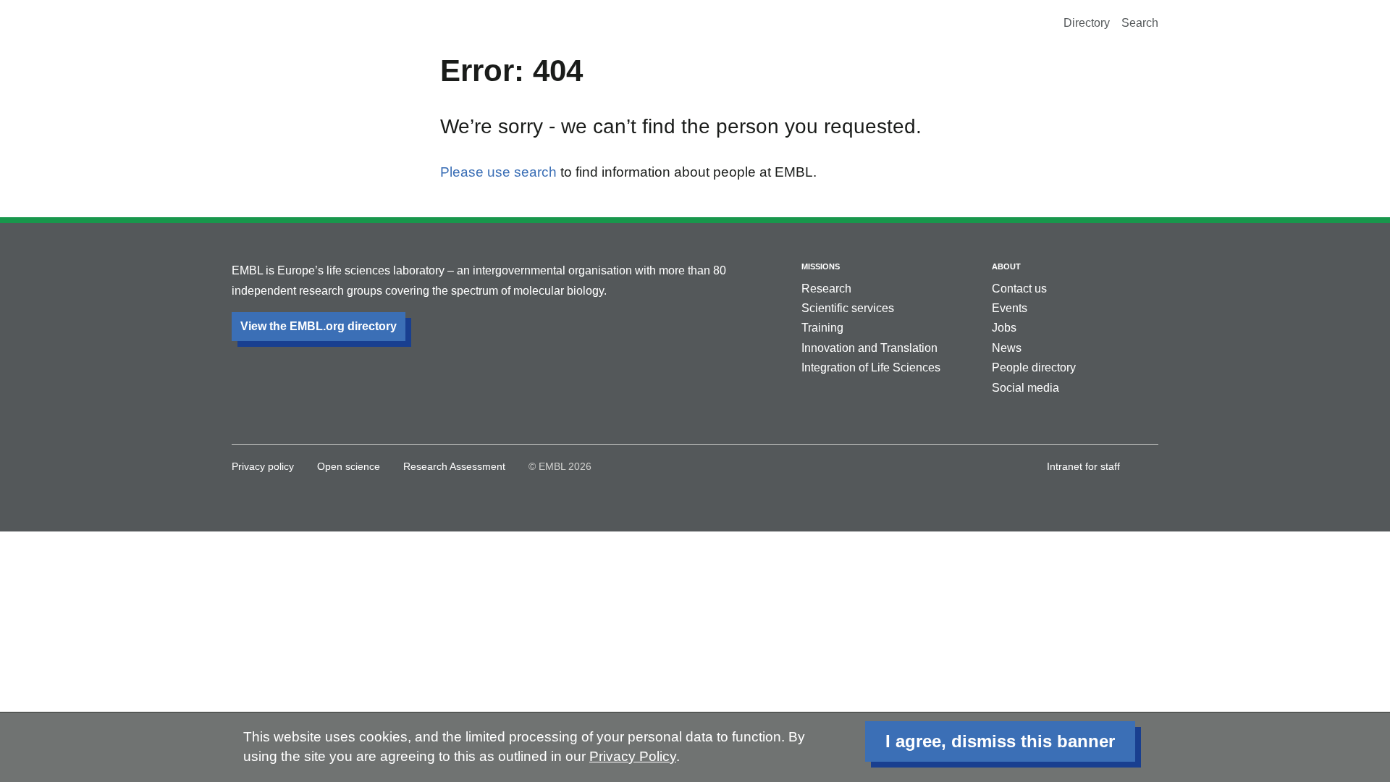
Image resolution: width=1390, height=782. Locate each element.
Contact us (1019, 288)
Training (822, 327)
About (1006, 266)
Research (826, 288)
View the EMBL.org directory (318, 326)
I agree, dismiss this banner (1000, 741)
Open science (348, 466)
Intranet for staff (1083, 466)
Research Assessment (454, 466)
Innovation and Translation (869, 348)
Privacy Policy (632, 756)
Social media (1025, 388)
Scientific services (847, 308)
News (1007, 348)
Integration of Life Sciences (870, 367)
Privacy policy (263, 466)
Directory (1086, 23)
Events (1009, 308)
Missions (820, 266)
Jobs (1004, 327)
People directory (1034, 367)
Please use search (498, 172)
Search (1139, 23)
